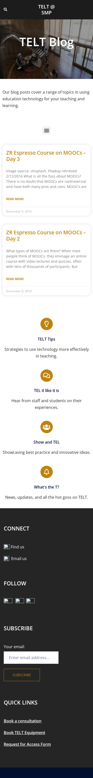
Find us (17, 547)
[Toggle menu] (87, 9)
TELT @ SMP (46, 9)
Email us (19, 558)
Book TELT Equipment (24, 732)
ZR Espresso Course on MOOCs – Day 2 (46, 235)
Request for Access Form (27, 744)
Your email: (14, 646)
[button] (6, 10)
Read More (15, 199)
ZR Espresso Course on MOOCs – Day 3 (46, 155)
